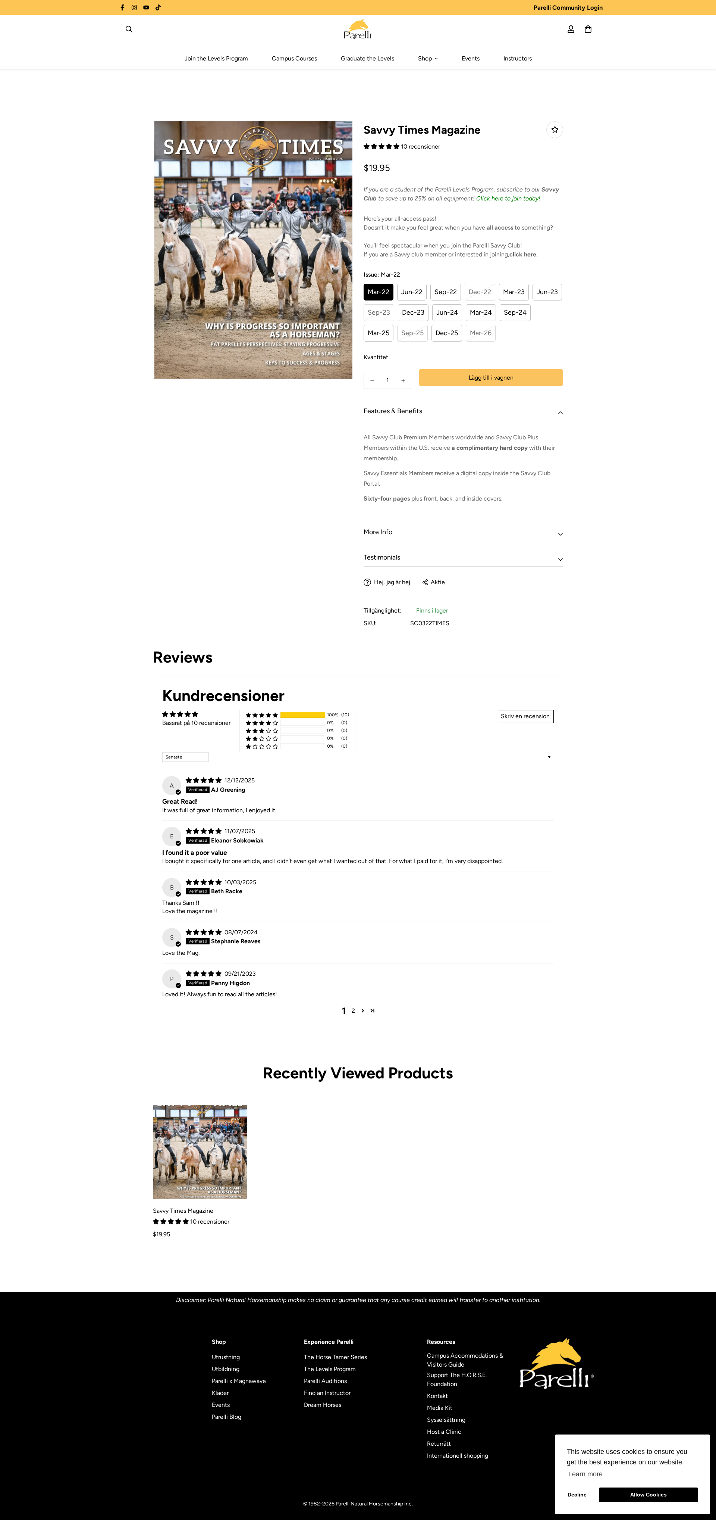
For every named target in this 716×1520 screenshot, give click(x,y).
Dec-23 (413, 312)
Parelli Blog (226, 1416)
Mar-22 (378, 292)
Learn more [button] (585, 1474)
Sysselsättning (446, 1419)
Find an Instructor (327, 1392)
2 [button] (353, 1010)
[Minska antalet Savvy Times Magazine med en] (372, 380)
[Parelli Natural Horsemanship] (358, 29)
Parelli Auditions (325, 1380)
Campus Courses (294, 58)
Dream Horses (322, 1404)
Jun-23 (547, 292)
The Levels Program (330, 1369)
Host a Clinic (444, 1431)
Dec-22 (480, 292)
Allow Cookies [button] (648, 1495)
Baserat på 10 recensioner (196, 722)
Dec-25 (447, 333)
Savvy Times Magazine (183, 1210)
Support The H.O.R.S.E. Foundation (457, 1379)
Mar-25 (378, 333)
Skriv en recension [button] (525, 716)
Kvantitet (376, 357)
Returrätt (439, 1443)
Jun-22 (412, 292)
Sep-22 (445, 292)
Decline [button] (577, 1495)
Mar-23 (514, 292)
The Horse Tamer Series (335, 1357)
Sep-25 (412, 333)
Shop (425, 58)
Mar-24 (481, 312)
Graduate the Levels (367, 58)
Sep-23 (379, 312)
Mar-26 (481, 333)
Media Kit (439, 1407)
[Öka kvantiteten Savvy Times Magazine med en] (403, 380)
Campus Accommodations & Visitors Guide (465, 1360)
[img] (204, 780)
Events (471, 58)
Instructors (517, 58)
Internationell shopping (457, 1455)
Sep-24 (515, 312)
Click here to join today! (508, 198)
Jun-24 (447, 312)
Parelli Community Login (568, 7)
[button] (382, 146)
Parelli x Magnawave (239, 1380)
